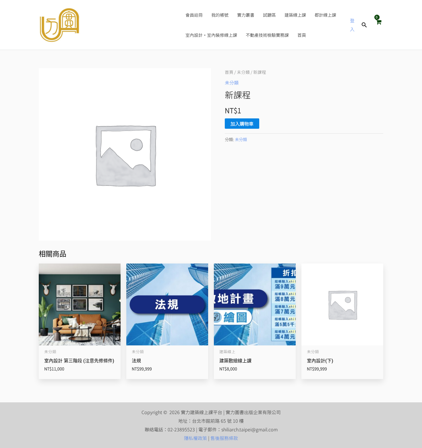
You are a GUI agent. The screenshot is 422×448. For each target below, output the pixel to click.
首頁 (229, 72)
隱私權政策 (195, 437)
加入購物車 (242, 123)
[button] (364, 24)
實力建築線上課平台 (130, 25)
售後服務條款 (224, 437)
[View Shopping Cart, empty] (378, 24)
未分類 (243, 72)
